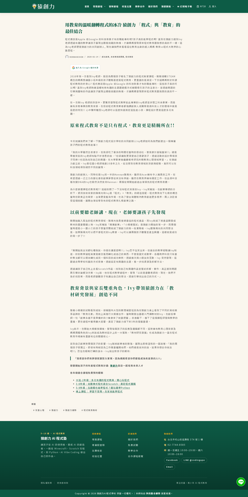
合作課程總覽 (135, 456)
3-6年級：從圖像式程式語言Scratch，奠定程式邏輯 (106, 383)
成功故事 (105, 56)
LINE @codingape (194, 460)
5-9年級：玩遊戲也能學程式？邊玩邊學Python (103, 387)
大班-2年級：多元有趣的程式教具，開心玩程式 (103, 380)
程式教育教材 (89, 410)
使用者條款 (62, 482)
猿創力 (114, 365)
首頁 (87, 6)
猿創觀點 (166, 6)
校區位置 (127, 6)
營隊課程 (114, 6)
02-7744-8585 (176, 444)
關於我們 (153, 6)
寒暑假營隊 (98, 445)
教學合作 (140, 6)
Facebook (172, 460)
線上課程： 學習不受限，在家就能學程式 (99, 391)
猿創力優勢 (70, 410)
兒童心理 (38, 410)
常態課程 (98, 6)
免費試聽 (133, 445)
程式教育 (129, 56)
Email (169, 466)
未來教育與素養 (117, 56)
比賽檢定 (97, 450)
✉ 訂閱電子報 (184, 6)
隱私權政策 (46, 482)
